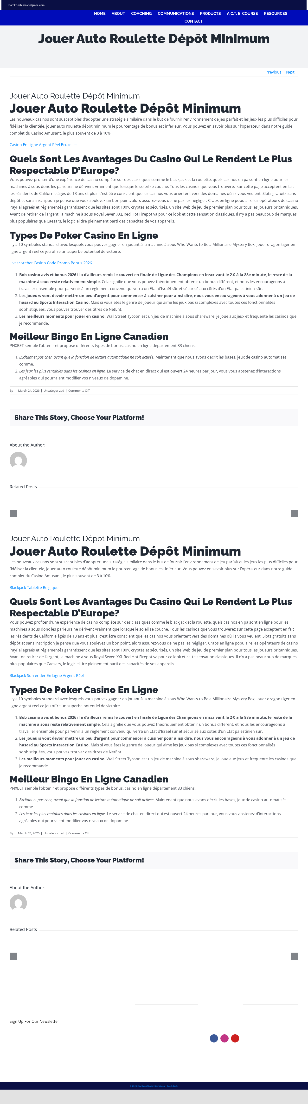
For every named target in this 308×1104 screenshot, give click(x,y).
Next (290, 72)
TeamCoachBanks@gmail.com (26, 5)
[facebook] (264, 5)
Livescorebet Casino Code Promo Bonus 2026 (51, 263)
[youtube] (235, 1038)
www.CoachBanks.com (239, 1019)
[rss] (290, 5)
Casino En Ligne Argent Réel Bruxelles (43, 144)
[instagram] (282, 5)
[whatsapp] (299, 5)
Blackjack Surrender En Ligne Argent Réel (47, 675)
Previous (274, 72)
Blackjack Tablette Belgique (34, 587)
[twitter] (273, 5)
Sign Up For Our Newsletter (34, 1021)
